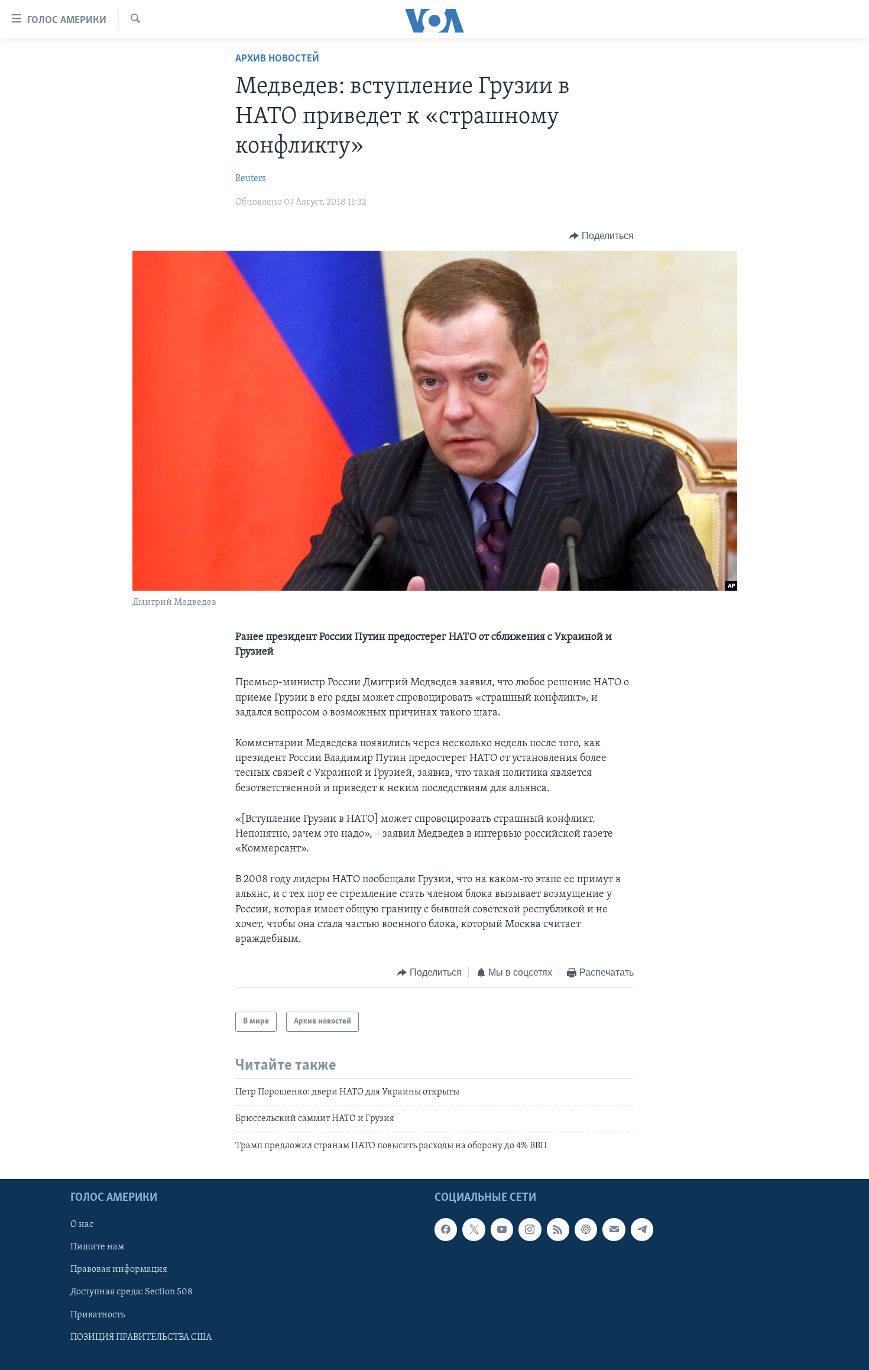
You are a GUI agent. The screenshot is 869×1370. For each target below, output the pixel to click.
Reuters (250, 178)
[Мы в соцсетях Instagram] (529, 1230)
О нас (81, 1225)
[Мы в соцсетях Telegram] (642, 1230)
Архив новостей (277, 59)
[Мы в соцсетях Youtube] (502, 1230)
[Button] (601, 236)
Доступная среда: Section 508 (131, 1292)
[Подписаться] (613, 1230)
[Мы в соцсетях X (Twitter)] (473, 1230)
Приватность (97, 1315)
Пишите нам (97, 1247)
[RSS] (558, 1230)
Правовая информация (118, 1270)
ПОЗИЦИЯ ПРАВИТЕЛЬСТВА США (141, 1337)
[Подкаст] (586, 1230)
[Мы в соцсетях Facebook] (445, 1230)
